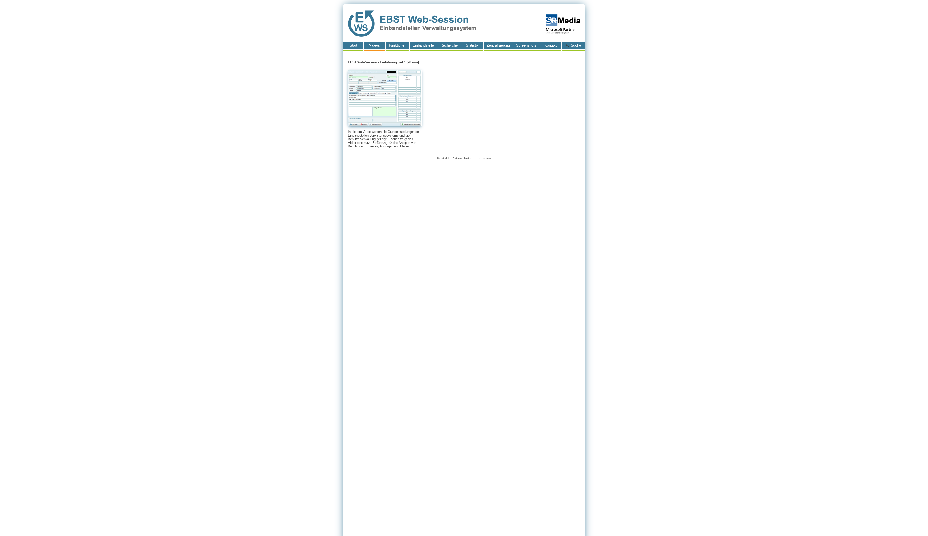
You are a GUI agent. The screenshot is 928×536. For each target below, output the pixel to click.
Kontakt (443, 158)
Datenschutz (461, 158)
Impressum (482, 158)
